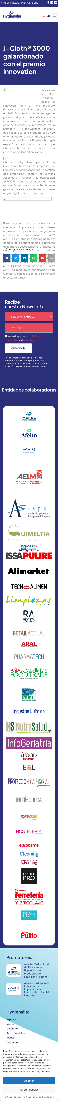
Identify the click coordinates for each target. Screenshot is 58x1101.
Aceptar (29, 1080)
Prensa (10, 1037)
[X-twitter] (48, 2)
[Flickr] (55, 2)
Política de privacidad (33, 1097)
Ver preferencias (29, 1089)
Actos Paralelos (15, 1032)
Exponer (11, 1019)
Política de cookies (12, 1097)
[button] (54, 15)
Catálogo (12, 1028)
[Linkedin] (51, 2)
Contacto (12, 1041)
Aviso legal (49, 1097)
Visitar (10, 1023)
